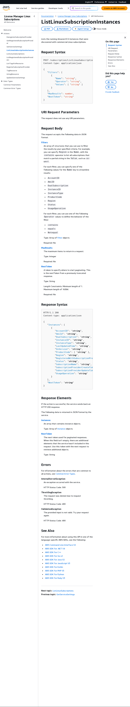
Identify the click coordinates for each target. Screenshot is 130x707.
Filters (52, 72)
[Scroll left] (14, 8)
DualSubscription (66, 337)
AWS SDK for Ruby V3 (55, 578)
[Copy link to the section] (39, 52)
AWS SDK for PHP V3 (54, 570)
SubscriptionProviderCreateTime (75, 367)
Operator (61, 81)
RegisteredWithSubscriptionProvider (77, 358)
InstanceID (62, 340)
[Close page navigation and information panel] (125, 38)
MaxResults (54, 93)
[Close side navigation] (34, 16)
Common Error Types (65, 473)
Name (58, 78)
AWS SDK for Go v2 (54, 556)
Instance (61, 428)
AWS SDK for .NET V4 (55, 548)
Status (60, 361)
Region (60, 355)
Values (60, 84)
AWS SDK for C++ (53, 552)
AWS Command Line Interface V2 (60, 545)
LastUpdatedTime (65, 346)
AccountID (62, 331)
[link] (97, 16)
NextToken (54, 97)
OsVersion (62, 349)
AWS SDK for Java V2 (55, 559)
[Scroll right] (68, 8)
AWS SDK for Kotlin (54, 567)
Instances (54, 325)
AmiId (59, 334)
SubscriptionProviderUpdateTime (75, 370)
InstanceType (63, 343)
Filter (59, 237)
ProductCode (63, 352)
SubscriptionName (66, 364)
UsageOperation (65, 373)
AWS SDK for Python (54, 574)
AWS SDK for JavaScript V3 (57, 563)
